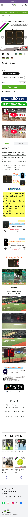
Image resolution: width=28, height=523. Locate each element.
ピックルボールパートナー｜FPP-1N (20, 452)
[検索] (3, 8)
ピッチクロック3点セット (11, 73)
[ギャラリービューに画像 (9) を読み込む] (12, 58)
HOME (3, 15)
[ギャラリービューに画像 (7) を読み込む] (3, 58)
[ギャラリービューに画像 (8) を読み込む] (7, 58)
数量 (3, 82)
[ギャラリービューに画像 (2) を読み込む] (7, 54)
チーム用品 (8, 15)
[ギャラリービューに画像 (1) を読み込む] (3, 54)
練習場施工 (24, 12)
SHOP (2, 12)
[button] (2, 5)
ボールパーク (18, 12)
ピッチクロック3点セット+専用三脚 (13, 77)
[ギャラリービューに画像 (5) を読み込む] (20, 54)
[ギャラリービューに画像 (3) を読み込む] (12, 54)
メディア (7, 12)
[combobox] (14, 8)
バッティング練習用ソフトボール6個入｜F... (20, 470)
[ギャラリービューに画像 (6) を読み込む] (24, 54)
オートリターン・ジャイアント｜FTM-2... (7, 470)
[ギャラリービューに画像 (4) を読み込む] (16, 54)
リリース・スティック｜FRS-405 (7, 452)
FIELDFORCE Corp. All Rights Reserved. (11, 514)
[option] (14, 37)
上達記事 (12, 12)
